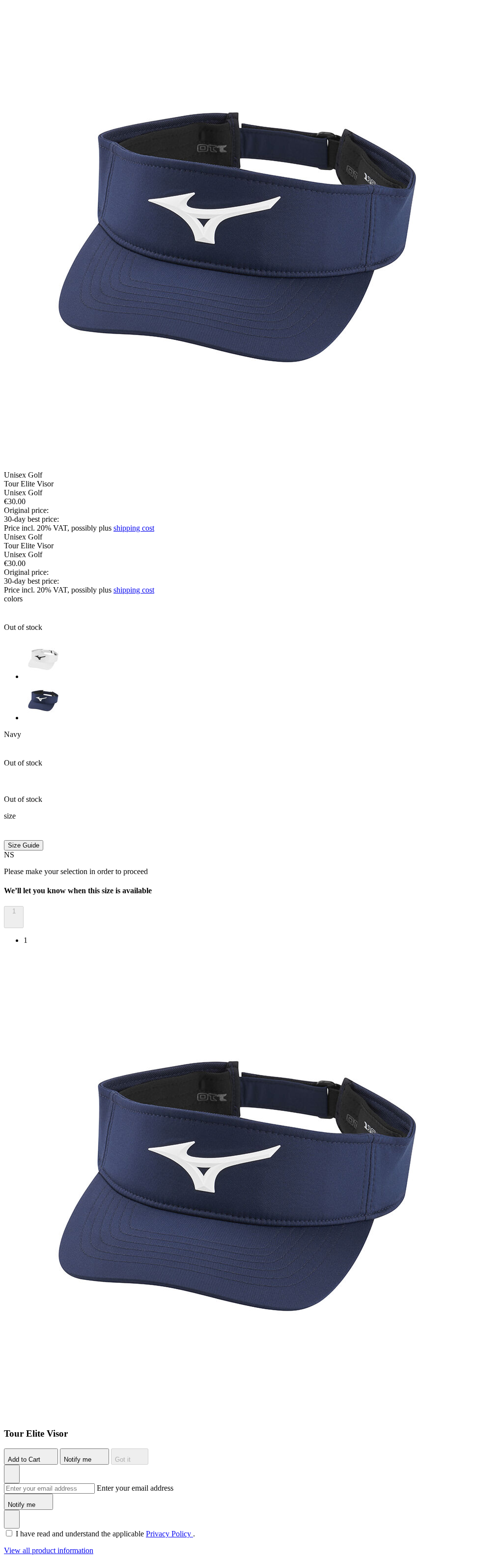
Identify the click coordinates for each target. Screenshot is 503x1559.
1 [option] (26, 940)
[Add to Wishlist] (12, 1474)
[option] (261, 660)
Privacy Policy (169, 1534)
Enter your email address (135, 1488)
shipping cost (133, 528)
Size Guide (23, 845)
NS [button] (9, 854)
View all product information (48, 1550)
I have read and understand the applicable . (105, 1534)
